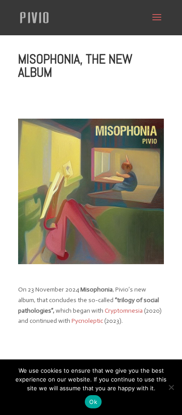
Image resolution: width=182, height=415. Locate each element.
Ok (93, 401)
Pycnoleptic (87, 321)
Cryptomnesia (124, 310)
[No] (171, 387)
